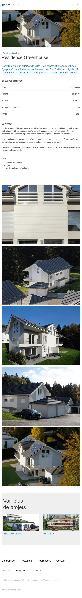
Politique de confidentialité (13, 580)
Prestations (26, 560)
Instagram (20, 571)
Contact (60, 560)
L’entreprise (8, 560)
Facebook (6, 571)
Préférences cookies (50, 580)
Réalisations (44, 560)
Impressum (32, 580)
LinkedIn (34, 571)
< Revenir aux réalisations (10, 53)
